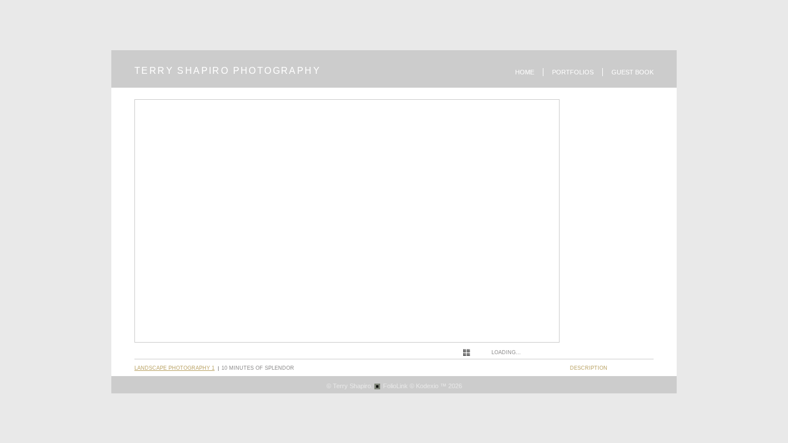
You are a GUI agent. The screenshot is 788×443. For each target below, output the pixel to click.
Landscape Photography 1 (174, 368)
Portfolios (573, 72)
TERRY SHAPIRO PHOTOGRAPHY (227, 71)
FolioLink (395, 385)
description (588, 368)
